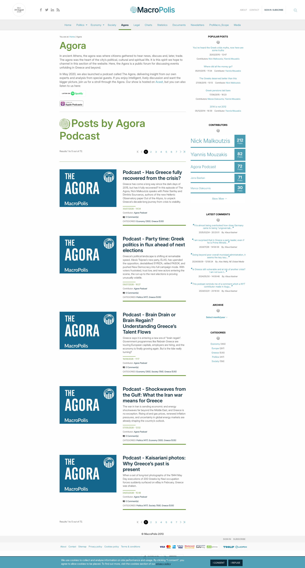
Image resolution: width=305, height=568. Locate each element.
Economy (96, 25)
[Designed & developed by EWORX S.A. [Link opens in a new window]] (241, 547)
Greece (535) (158, 221)
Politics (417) (142, 297)
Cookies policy (111, 546)
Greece (215, 352)
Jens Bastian (198, 177)
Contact (254, 10)
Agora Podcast (140, 212)
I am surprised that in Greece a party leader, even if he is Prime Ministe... (219, 241)
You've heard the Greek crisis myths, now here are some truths (218, 49)
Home (67, 25)
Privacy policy (95, 546)
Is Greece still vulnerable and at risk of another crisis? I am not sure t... (219, 270)
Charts (148, 25)
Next (180, 152)
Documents (179, 25)
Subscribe (277, 10)
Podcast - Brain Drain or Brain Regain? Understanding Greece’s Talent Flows (149, 323)
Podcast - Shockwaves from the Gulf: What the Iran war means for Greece (154, 394)
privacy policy (163, 563)
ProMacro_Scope (219, 25)
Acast (159, 81)
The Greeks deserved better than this (218, 78)
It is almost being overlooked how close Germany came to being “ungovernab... (218, 226)
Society (112, 25)
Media (237, 25)
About (243, 10)
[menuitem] (68, 25)
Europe (215, 348)
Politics (80, 25)
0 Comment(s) (132, 217)
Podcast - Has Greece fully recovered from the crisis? (152, 175)
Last (184, 152)
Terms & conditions (130, 546)
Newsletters (197, 25)
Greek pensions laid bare (218, 90)
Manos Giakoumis (216, 99)
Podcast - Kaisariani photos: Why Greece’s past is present (154, 463)
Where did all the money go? (218, 66)
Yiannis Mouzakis (231, 58)
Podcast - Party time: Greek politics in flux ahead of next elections (154, 244)
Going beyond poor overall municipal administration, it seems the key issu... (218, 256)
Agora (125, 25)
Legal (137, 25)
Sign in (267, 10)
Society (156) (157, 371)
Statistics (162, 25)
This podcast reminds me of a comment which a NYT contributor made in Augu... (218, 285)
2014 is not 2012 (218, 106)
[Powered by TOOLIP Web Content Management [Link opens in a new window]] (229, 547)
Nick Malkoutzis (216, 58)
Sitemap (82, 546)
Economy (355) (143, 221)
